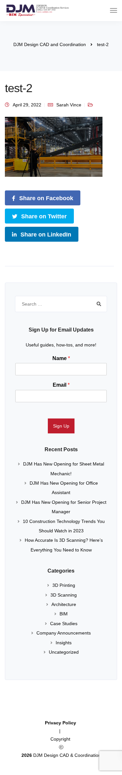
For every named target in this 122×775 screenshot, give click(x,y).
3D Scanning (63, 595)
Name (61, 358)
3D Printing (63, 585)
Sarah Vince (68, 104)
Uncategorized (64, 652)
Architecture (63, 604)
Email (61, 385)
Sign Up (61, 426)
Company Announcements (63, 633)
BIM (64, 613)
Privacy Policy (61, 722)
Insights (64, 642)
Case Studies (63, 623)
